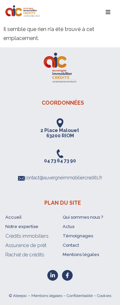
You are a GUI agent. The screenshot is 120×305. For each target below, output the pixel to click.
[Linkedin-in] (52, 275)
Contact (71, 245)
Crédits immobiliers (26, 236)
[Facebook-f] (67, 275)
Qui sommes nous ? (83, 217)
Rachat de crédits (24, 255)
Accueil (13, 217)
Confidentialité (80, 295)
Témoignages (78, 235)
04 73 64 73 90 (60, 160)
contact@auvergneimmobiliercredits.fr (63, 177)
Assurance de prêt (25, 245)
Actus (68, 226)
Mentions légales (81, 254)
